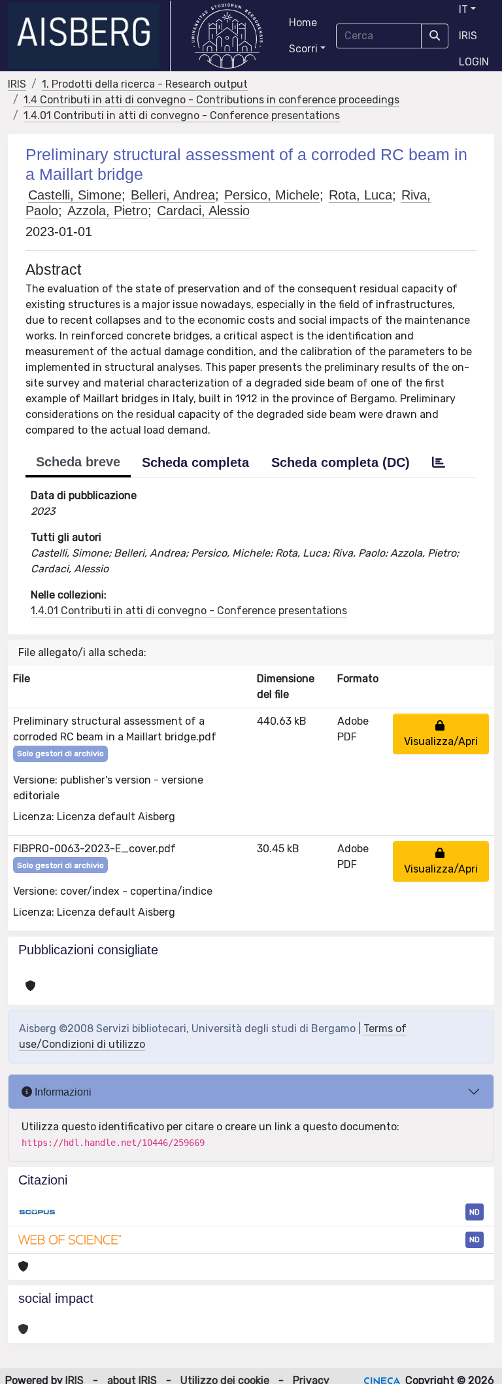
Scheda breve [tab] (78, 462)
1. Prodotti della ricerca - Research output (145, 84)
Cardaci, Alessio (203, 210)
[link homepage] (89, 36)
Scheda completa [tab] (195, 462)
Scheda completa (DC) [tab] (340, 462)
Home (303, 22)
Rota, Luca (360, 195)
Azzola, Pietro (107, 210)
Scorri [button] (303, 49)
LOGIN (474, 62)
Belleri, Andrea (173, 195)
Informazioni (62, 1092)
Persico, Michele (272, 195)
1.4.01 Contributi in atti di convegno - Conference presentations (182, 115)
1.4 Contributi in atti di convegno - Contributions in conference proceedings (211, 100)
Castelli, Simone (75, 195)
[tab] (438, 462)
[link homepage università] (227, 36)
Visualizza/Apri (441, 733)
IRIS (468, 35)
